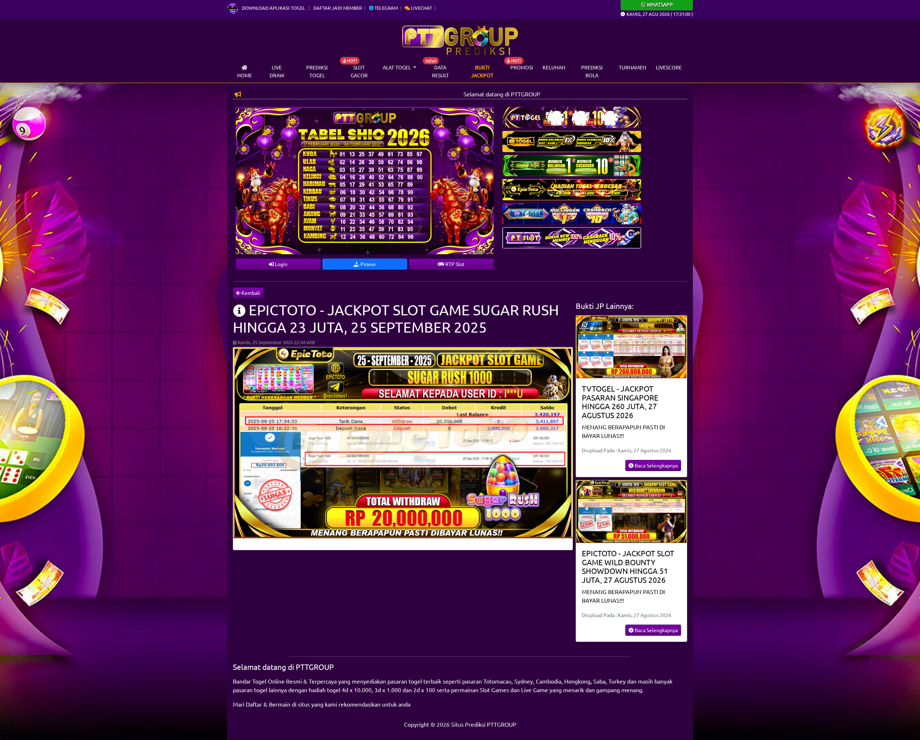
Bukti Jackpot (482, 71)
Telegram (385, 8)
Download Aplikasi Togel (273, 8)
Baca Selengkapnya (656, 465)
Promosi (521, 67)
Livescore (669, 67)
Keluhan (554, 67)
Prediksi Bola (592, 71)
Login (281, 264)
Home (244, 75)
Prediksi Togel (317, 71)
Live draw (277, 71)
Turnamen (632, 67)
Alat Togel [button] (397, 67)
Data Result (440, 71)
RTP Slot (454, 264)
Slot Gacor (359, 71)
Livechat (421, 8)
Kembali (250, 292)
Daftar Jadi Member (337, 8)
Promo (367, 264)
